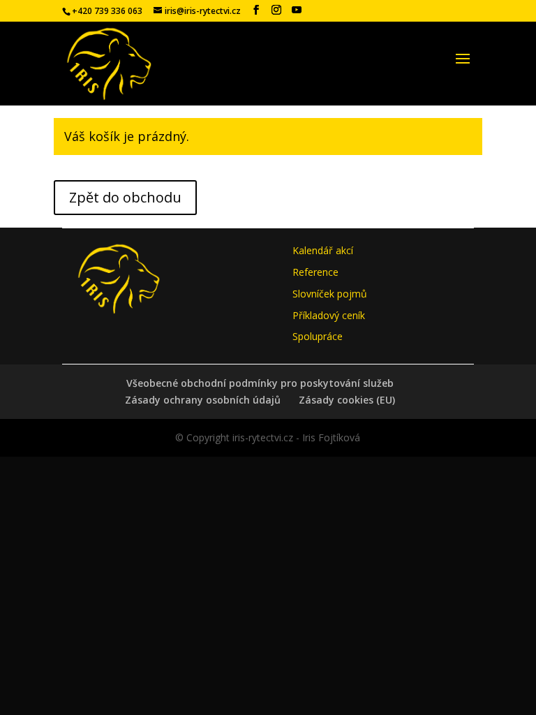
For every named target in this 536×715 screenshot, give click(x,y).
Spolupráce (317, 336)
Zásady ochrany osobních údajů (203, 399)
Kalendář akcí (322, 250)
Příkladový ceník (328, 315)
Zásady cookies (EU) (347, 399)
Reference (315, 272)
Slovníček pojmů (329, 293)
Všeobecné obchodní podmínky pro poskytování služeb (260, 383)
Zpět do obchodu (125, 197)
